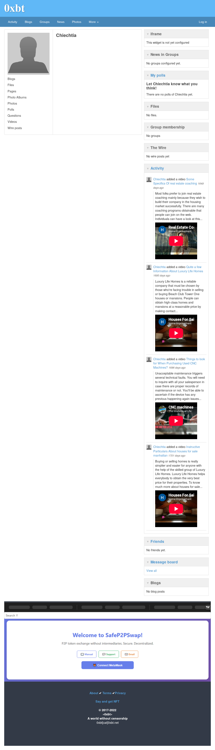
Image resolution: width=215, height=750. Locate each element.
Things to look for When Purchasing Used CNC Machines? (179, 363)
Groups (45, 22)
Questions (14, 115)
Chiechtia (159, 179)
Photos (76, 22)
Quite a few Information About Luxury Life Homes (178, 268)
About (94, 693)
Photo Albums (17, 97)
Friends (157, 541)
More (92, 22)
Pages (12, 91)
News (60, 22)
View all (151, 570)
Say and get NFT (107, 701)
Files (11, 84)
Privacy (120, 693)
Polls (11, 109)
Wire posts (15, 128)
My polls (158, 75)
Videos (12, 121)
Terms (107, 693)
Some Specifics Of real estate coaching (175, 181)
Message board (164, 561)
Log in (203, 22)
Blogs (28, 22)
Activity (12, 22)
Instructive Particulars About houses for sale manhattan (176, 450)
